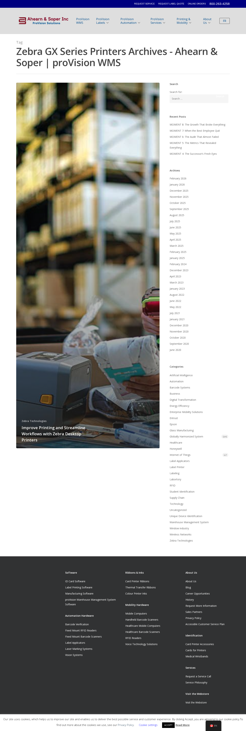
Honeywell (176, 448)
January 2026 (177, 184)
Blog (188, 587)
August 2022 (177, 294)
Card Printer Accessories (199, 644)
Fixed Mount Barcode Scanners (83, 636)
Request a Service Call (198, 676)
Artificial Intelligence (181, 375)
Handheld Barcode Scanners (141, 619)
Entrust (174, 418)
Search (220, 96)
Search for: (176, 92)
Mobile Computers (136, 613)
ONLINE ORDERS (197, 4)
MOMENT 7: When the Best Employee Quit (195, 130)
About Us (207, 20)
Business (175, 393)
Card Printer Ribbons (137, 581)
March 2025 (177, 245)
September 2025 (179, 209)
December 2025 (179, 190)
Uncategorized (178, 510)
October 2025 (178, 203)
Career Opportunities (197, 593)
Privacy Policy (193, 618)
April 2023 (175, 276)
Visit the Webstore (196, 702)
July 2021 (175, 313)
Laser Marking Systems (78, 648)
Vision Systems (74, 655)
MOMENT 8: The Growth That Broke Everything (197, 124)
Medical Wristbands (196, 656)
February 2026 (178, 178)
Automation (177, 381)
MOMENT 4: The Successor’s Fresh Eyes (193, 153)
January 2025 (177, 258)
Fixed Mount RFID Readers (81, 630)
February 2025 (178, 252)
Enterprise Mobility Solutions (186, 412)
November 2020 (179, 331)
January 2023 (177, 288)
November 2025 (179, 196)
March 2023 (177, 282)
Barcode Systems (180, 387)
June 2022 (175, 301)
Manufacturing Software (79, 593)
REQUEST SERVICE (144, 4)
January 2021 (177, 319)
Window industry (179, 528)
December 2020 (179, 325)
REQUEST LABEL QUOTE (171, 4)
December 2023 (179, 270)
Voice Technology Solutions (141, 644)
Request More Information (201, 605)
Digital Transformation (183, 399)
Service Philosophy (196, 682)
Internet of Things (198, 455)
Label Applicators (180, 461)
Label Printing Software (78, 587)
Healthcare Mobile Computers (142, 625)
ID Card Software (75, 581)
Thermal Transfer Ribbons (140, 587)
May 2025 (175, 233)
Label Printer (177, 467)
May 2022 (175, 307)
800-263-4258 (219, 4)
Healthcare (176, 442)
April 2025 (175, 239)
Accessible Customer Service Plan (205, 624)
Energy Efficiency (179, 406)
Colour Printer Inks (136, 593)
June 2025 (175, 227)
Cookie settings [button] (148, 725)
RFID (172, 485)
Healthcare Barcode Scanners (142, 632)
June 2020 (175, 350)
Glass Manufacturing (182, 430)
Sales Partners (193, 612)
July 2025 (175, 221)
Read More (183, 725)
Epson (173, 424)
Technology (176, 504)
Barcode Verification (77, 624)
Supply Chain (177, 497)
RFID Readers (133, 638)
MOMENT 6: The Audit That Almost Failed (194, 136)
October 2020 (178, 337)
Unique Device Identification (186, 516)
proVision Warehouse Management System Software (90, 602)
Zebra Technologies (34, 421)
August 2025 (177, 215)
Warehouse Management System (189, 522)
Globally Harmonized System (198, 436)
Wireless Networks (180, 534)
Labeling (174, 473)
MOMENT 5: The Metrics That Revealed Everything (193, 145)
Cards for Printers (195, 650)
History (189, 599)
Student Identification (182, 491)
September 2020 (179, 343)
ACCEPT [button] (168, 725)
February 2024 (178, 264)
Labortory (175, 479)
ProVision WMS (82, 20)
